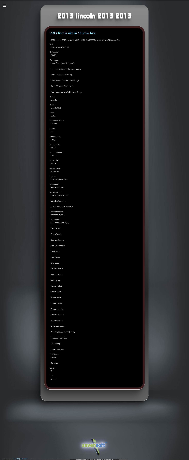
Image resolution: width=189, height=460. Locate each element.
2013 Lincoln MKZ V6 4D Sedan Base (73, 33)
